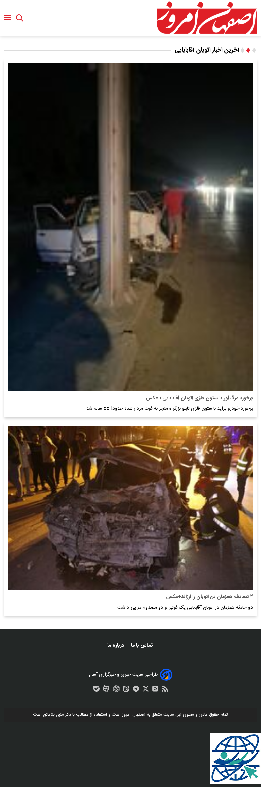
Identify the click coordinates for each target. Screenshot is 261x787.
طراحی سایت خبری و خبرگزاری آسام (123, 675)
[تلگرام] (136, 690)
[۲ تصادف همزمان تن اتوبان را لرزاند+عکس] (130, 508)
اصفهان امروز (133, 714)
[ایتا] (126, 690)
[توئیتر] (146, 690)
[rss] (165, 690)
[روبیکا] (116, 690)
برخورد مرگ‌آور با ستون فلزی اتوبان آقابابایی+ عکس (199, 398)
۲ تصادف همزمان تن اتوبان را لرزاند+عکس (209, 597)
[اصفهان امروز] (206, 18)
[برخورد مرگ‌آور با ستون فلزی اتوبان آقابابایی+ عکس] (130, 227)
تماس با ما (142, 645)
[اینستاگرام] (155, 690)
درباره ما (116, 645)
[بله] (96, 690)
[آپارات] (106, 690)
